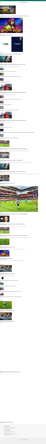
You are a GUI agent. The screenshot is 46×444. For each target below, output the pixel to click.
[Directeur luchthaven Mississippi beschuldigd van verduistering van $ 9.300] (6, 62)
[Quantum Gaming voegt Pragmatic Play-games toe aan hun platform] (1, 108)
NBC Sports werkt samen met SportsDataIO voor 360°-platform (10, 371)
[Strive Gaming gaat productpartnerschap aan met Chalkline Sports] (11, 51)
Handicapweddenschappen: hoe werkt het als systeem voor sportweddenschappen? (13, 148)
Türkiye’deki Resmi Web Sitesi (7, 429)
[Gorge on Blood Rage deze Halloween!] (11, 32)
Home (23, 4)
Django (1, 16)
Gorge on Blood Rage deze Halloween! (6, 258)
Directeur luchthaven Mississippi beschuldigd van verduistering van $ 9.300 (12, 64)
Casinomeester (1, 33)
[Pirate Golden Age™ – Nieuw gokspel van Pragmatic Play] (1, 284)
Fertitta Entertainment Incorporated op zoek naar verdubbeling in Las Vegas (10, 76)
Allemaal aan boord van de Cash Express (5, 104)
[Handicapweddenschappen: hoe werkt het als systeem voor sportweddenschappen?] (4, 146)
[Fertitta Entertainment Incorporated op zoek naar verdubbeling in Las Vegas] (1, 75)
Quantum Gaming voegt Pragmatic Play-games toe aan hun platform (11, 160)
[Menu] (1, 2)
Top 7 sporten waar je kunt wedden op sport (7, 310)
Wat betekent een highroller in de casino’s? (6, 127)
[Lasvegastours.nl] (23, 2)
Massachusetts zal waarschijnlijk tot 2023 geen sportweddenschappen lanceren (13, 92)
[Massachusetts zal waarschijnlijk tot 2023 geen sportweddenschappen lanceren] (6, 90)
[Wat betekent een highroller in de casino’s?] (1, 125)
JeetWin (1, 147)
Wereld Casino (1, 14)
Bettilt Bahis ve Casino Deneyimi (7, 430)
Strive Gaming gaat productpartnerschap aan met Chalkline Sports (11, 53)
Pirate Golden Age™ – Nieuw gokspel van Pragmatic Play (8, 71)
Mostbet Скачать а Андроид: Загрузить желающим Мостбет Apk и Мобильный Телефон (9, 434)
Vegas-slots (1, 170)
